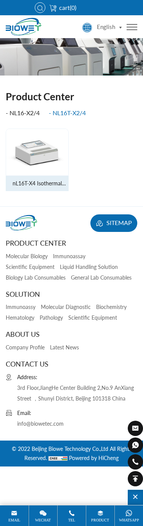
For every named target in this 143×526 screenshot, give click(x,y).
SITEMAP (118, 223)
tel (71, 520)
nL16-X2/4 (25, 113)
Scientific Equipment (30, 266)
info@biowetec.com (40, 423)
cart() (67, 7)
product (100, 520)
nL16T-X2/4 (69, 113)
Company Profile (25, 347)
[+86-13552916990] (135, 445)
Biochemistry (111, 306)
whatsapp (129, 520)
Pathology (51, 317)
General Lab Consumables (101, 277)
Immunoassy (20, 306)
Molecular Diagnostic (66, 306)
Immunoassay (69, 256)
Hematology (20, 317)
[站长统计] (57, 458)
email (14, 520)
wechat (43, 520)
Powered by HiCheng (94, 458)
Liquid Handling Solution (89, 266)
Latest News (64, 347)
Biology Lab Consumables (36, 277)
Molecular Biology (27, 256)
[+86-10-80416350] (135, 462)
